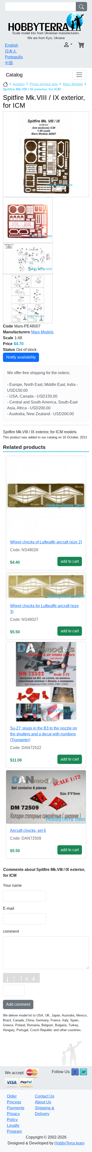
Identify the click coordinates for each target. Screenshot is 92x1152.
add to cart (70, 561)
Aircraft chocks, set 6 (28, 830)
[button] (61, 45)
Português (14, 57)
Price (8, 344)
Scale (8, 338)
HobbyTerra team (69, 1143)
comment (11, 931)
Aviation (19, 84)
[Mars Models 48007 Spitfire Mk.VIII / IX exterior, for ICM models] (46, 154)
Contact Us (44, 1096)
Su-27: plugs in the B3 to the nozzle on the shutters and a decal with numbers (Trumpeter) (43, 734)
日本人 (11, 51)
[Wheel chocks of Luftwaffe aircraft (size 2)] (46, 495)
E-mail (8, 908)
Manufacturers (16, 332)
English (11, 45)
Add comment (18, 1004)
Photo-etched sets (44, 84)
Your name (12, 885)
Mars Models (73, 84)
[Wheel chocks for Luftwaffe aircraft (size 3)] (46, 585)
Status (9, 350)
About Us (43, 1102)
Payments (15, 1108)
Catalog (14, 74)
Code (8, 326)
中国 (9, 63)
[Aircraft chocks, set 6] (46, 797)
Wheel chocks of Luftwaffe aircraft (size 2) (46, 542)
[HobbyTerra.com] (46, 21)
